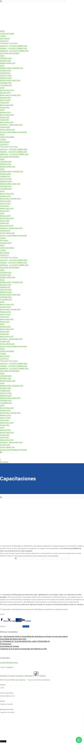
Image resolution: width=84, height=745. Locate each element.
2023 (2, 110)
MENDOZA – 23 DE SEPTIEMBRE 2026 (14, 51)
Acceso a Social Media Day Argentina (13, 132)
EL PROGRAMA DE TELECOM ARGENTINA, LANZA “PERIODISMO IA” (25, 641)
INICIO (2, 31)
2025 (2, 66)
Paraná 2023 (4, 120)
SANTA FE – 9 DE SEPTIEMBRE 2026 (13, 46)
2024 (2, 88)
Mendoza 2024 (5, 98)
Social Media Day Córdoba (9, 646)
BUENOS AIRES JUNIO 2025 (10, 80)
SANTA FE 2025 (6, 75)
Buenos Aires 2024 (6, 105)
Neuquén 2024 (5, 93)
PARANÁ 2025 (5, 73)
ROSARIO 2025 (5, 71)
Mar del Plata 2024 (7, 90)
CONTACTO (4, 41)
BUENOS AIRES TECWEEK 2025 (11, 68)
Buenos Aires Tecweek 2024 (10, 95)
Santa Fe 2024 (5, 100)
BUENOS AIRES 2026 (7, 63)
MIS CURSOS (5, 39)
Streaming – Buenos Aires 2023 (11, 125)
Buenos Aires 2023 (6, 122)
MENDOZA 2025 (6, 78)
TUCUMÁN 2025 (6, 85)
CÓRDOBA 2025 (6, 83)
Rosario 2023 (4, 117)
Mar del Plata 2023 (7, 115)
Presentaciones (5, 644)
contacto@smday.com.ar (9, 663)
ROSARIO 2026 (5, 61)
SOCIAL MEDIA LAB (7, 130)
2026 (2, 56)
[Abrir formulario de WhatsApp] (79, 740)
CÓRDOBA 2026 (6, 58)
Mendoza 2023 (5, 112)
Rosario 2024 (4, 107)
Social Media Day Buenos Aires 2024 (13, 639)
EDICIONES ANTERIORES (9, 53)
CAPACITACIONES (6, 34)
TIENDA (3, 36)
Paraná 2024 (4, 103)
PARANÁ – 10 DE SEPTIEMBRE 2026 (13, 48)
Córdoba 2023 (5, 127)
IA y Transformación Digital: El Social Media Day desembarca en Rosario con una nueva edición (34, 636)
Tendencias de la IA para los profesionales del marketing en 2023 (23, 649)
